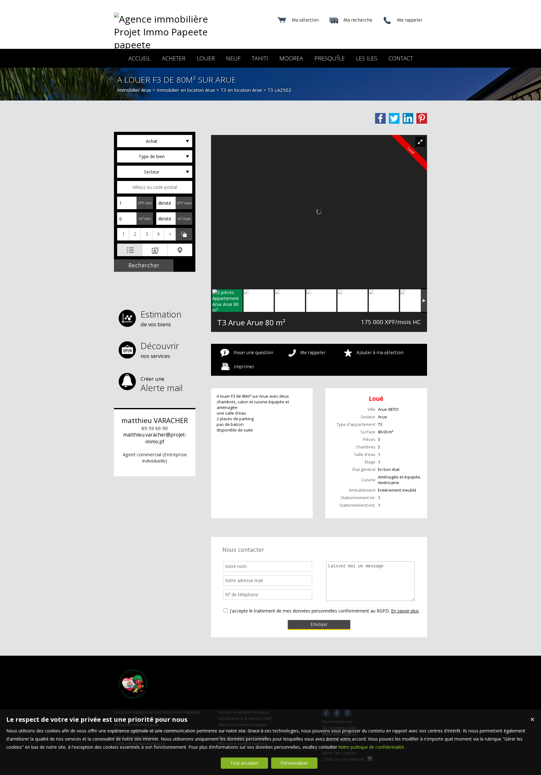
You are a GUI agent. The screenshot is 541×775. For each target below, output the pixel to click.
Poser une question (253, 352)
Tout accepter (244, 763)
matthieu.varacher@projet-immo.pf (155, 438)
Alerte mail (162, 384)
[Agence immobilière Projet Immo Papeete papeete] (169, 44)
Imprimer (244, 366)
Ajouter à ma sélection (380, 352)
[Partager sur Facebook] (380, 118)
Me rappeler (313, 352)
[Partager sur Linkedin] (408, 118)
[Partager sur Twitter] (394, 118)
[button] (123, 234)
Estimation (161, 318)
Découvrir (160, 349)
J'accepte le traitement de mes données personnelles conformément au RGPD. (310, 611)
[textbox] (154, 187)
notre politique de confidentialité (371, 747)
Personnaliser (294, 763)
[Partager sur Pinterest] (421, 118)
